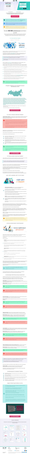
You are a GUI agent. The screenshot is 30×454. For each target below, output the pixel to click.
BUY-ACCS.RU (7, 26)
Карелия (19, 102)
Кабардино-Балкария (7, 99)
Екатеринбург (8, 98)
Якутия (22, 98)
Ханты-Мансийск (5, 103)
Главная (9, 447)
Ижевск (14, 100)
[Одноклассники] (25, 450)
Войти (24, 8)
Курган (11, 102)
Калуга (15, 101)
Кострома (4, 102)
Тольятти (11, 100)
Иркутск (21, 100)
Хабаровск (23, 100)
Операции (25, 447)
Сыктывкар (13, 102)
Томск (8, 103)
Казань (18, 98)
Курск (6, 101)
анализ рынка (9, 62)
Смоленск (17, 101)
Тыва (14, 103)
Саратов (7, 100)
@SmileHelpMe (21, 20)
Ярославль (4, 104)
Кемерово (10, 103)
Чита (20, 103)
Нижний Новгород (12, 98)
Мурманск (16, 102)
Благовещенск (22, 103)
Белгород (4, 101)
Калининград (24, 101)
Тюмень (9, 100)
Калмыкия (20, 99)
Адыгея (26, 99)
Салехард (16, 98)
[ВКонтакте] (24, 450)
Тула (11, 101)
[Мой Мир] (26, 450)
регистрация (16, 110)
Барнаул (16, 100)
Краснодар (4, 100)
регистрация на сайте (15, 16)
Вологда (21, 102)
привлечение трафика (6, 57)
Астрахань (23, 99)
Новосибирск (4, 98)
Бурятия (18, 103)
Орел (7, 101)
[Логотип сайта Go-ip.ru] (15, 0)
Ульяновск (18, 100)
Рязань (19, 101)
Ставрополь (17, 99)
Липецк (9, 101)
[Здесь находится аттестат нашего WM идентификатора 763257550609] (23, 452)
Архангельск (23, 102)
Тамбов (21, 101)
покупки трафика (13, 53)
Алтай (12, 103)
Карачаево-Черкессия (13, 99)
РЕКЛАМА (14, 24)
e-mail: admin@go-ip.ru (10, 450)
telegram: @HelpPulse (17, 450)
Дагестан (20, 98)
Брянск (13, 101)
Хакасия (16, 103)
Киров (6, 102)
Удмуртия (9, 102)
